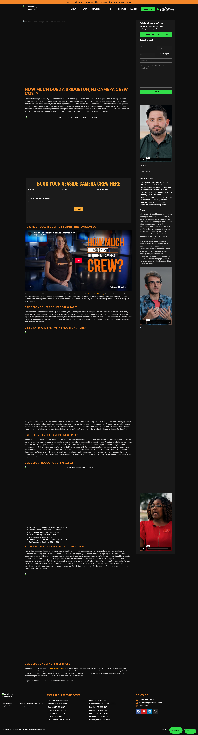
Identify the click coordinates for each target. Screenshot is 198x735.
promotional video (147, 249)
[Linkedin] (149, 711)
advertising (144, 214)
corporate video (151, 224)
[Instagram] (155, 711)
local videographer (152, 246)
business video (155, 216)
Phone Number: (102, 189)
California (165, 216)
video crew (148, 258)
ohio (162, 246)
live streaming (160, 244)
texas (164, 251)
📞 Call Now (176, 730)
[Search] (164, 171)
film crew (162, 226)
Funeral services (146, 239)
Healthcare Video (146, 241)
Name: (31, 189)
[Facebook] (138, 711)
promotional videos (162, 249)
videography (158, 258)
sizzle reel (143, 251)
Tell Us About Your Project (39, 199)
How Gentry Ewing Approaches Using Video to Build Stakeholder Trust (156, 188)
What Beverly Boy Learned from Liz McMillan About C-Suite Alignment (155, 183)
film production (149, 231)
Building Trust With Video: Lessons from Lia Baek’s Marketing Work (154, 203)
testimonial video (154, 251)
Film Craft (154, 226)
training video (145, 254)
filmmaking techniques (152, 229)
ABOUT (73, 9)
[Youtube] (144, 711)
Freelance (143, 236)
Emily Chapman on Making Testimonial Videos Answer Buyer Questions (156, 198)
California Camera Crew (149, 219)
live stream (149, 244)
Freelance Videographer (157, 236)
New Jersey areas (57, 668)
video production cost (157, 261)
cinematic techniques (153, 221)
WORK (85, 9)
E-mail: (65, 189)
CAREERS (133, 9)
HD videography (159, 239)
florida (164, 234)
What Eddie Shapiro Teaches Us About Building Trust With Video (156, 193)
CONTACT (122, 9)
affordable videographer (159, 214)
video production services (155, 262)
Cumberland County (96, 294)
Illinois (156, 241)
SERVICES (96, 9)
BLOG (109, 9)
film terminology (154, 234)
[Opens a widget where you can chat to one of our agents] (190, 731)
